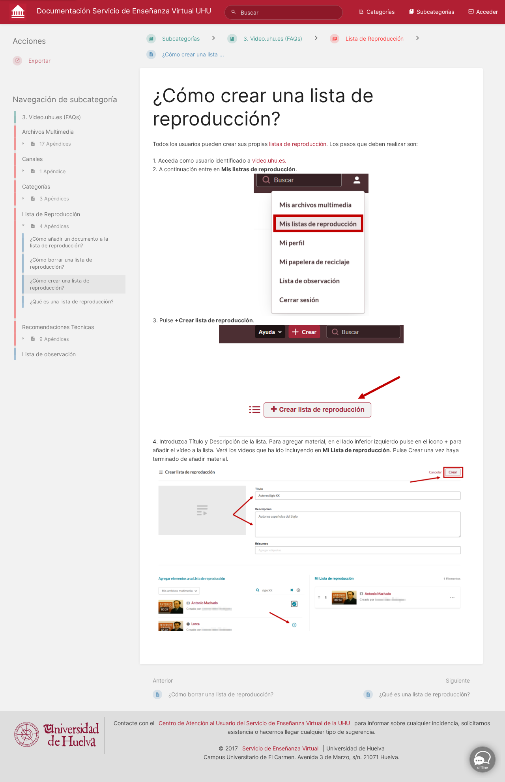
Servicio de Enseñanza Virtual (280, 748)
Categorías (381, 11)
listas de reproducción (297, 143)
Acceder (487, 11)
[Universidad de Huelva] (56, 749)
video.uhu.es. (269, 160)
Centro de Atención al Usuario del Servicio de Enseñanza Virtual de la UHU (254, 723)
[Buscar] (235, 12)
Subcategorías (435, 11)
